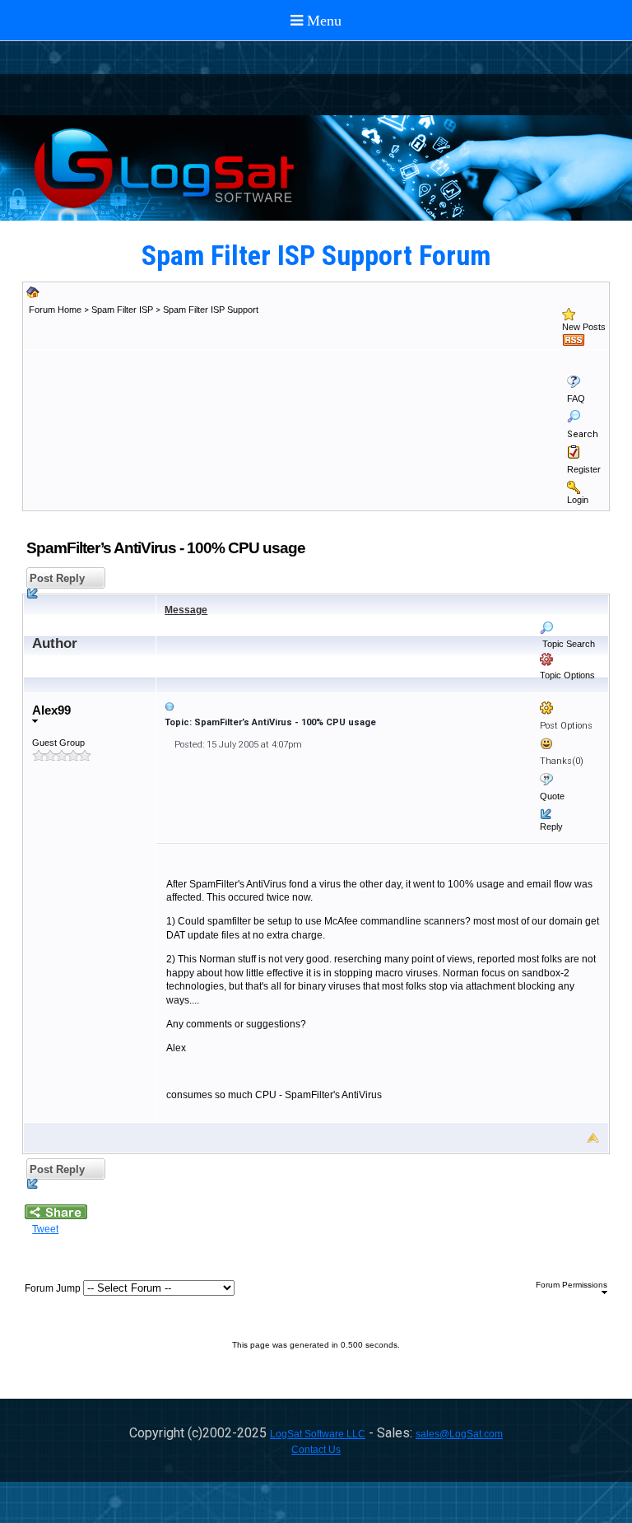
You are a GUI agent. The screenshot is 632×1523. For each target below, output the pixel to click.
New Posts (584, 327)
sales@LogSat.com (459, 1434)
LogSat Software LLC (317, 1434)
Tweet (45, 1229)
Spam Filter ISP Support (210, 309)
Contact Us (316, 1449)
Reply (551, 826)
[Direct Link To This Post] (382, 706)
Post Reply (55, 578)
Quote (552, 796)
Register (584, 469)
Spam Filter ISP (122, 309)
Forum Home (55, 309)
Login (577, 500)
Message (186, 610)
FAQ (576, 398)
